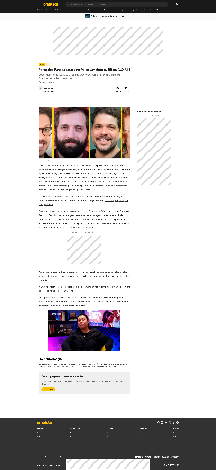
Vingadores (124, 10)
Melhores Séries (162, 10)
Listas (39, 441)
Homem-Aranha (103, 10)
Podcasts (49, 10)
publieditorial (49, 88)
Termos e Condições (44, 457)
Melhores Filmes (148, 10)
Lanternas (82, 10)
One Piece (91, 10)
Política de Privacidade (62, 457)
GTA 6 (64, 10)
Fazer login (48, 389)
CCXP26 (40, 10)
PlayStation (135, 10)
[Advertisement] (84, 98)
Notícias (40, 433)
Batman (114, 10)
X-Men (57, 10)
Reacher (72, 10)
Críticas (40, 437)
